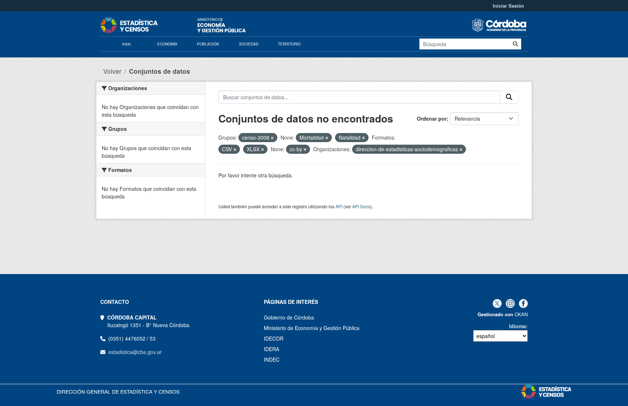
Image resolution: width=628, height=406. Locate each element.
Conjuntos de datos (159, 71)
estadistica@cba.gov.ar (135, 351)
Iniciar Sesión (508, 5)
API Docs (361, 206)
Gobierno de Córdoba (289, 317)
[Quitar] (272, 138)
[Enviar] (515, 44)
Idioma (517, 326)
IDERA (271, 349)
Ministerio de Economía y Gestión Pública (311, 327)
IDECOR (273, 338)
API (338, 206)
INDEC (271, 359)
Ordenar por (432, 118)
